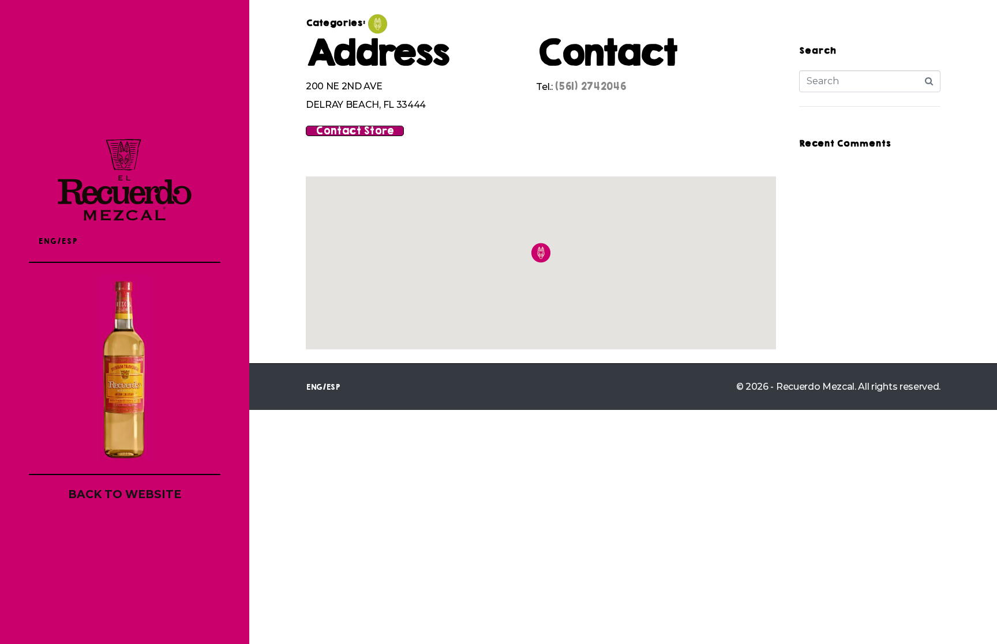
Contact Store (355, 131)
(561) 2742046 (589, 86)
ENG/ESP (57, 241)
